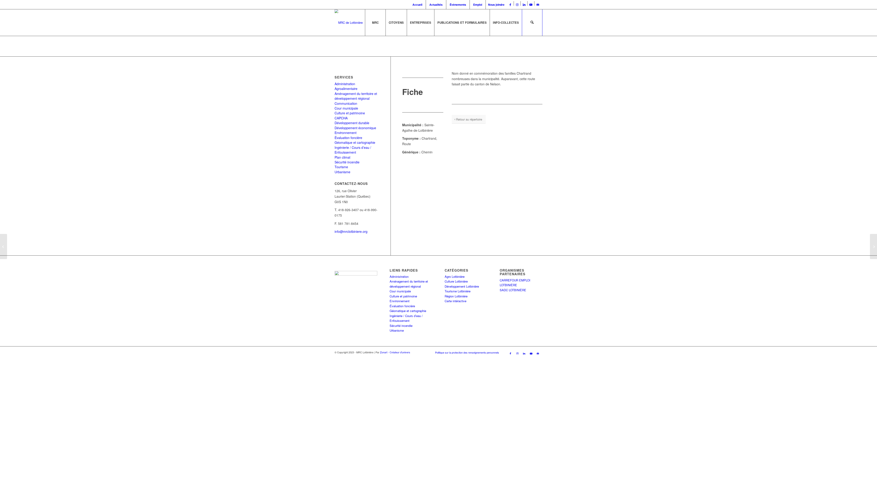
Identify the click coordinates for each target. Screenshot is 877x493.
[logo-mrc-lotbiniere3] (349, 22)
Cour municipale (346, 108)
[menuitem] (418, 4)
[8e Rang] (3, 246)
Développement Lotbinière (462, 286)
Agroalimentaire (346, 88)
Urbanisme (342, 172)
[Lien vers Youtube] (531, 4)
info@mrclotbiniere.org (351, 231)
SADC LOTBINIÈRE (513, 290)
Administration (345, 83)
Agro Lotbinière (455, 276)
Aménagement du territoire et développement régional (356, 96)
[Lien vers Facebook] (510, 4)
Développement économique (355, 128)
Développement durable (352, 123)
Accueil (417, 5)
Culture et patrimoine (350, 113)
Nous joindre (496, 5)
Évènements (458, 5)
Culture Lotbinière (456, 281)
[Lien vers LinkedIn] (524, 4)
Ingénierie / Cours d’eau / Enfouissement (353, 150)
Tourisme (341, 167)
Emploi (477, 5)
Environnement (346, 132)
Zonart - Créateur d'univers (395, 352)
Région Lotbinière (456, 296)
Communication (346, 103)
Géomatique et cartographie (355, 142)
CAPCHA (341, 118)
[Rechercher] (532, 22)
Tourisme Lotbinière (457, 291)
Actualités (436, 5)
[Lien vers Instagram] (517, 4)
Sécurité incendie (347, 162)
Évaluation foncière (348, 137)
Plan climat (342, 157)
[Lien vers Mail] (537, 4)
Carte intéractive (455, 301)
